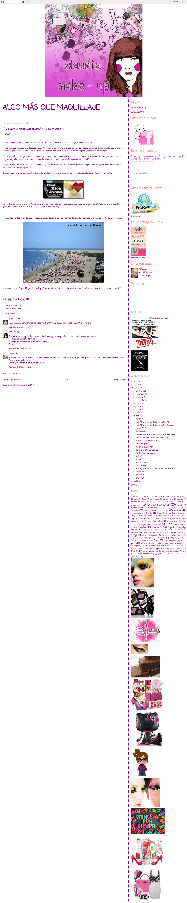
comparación (135, 505)
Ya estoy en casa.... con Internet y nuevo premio (154, 468)
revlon (181, 546)
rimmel (133, 549)
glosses (136, 516)
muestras (152, 533)
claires (159, 502)
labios (184, 521)
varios (20, 308)
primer (153, 543)
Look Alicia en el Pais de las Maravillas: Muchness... (156, 434)
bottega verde (168, 499)
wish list (173, 554)
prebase (181, 541)
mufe (159, 533)
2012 (136, 381)
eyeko (141, 513)
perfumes (159, 538)
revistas (173, 546)
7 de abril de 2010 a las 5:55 (20, 327)
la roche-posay (172, 521)
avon (150, 496)
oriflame (164, 535)
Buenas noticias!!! (143, 431)
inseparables (145, 518)
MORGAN (12, 332)
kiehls (149, 521)
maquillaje (167, 527)
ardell (133, 496)
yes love (181, 554)
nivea (184, 532)
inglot (133, 518)
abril (138, 416)
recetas (183, 543)
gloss (184, 513)
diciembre (140, 391)
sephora (158, 548)
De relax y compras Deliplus (147, 450)
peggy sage (134, 538)
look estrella (178, 524)
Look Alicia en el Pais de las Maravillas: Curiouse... (155, 425)
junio (138, 409)
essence (177, 510)
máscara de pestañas (151, 530)
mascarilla (169, 530)
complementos (149, 505)
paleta (172, 535)
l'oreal (161, 521)
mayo (138, 413)
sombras (182, 548)
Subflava (34, 173)
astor (138, 496)
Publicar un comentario (12, 373)
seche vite (148, 548)
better (136, 499)
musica (165, 533)
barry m (157, 496)
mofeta (144, 533)
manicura (155, 527)
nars (178, 533)
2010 (136, 388)
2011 (136, 385)
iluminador (180, 516)
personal (170, 537)
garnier (168, 513)
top (183, 551)
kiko (154, 521)
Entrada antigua (119, 380)
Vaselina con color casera (145, 453)
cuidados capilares (168, 508)
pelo (150, 538)
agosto (139, 403)
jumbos (141, 521)
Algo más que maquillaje (51, 107)
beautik (165, 496)
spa (144, 551)
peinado (143, 538)
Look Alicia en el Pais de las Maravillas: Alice (153, 422)
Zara (150, 557)
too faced (175, 551)
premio (14, 308)
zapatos (143, 556)
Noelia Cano (13, 318)
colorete (180, 502)
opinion (144, 535)
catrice (152, 502)
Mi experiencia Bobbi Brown (146, 441)
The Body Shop (164, 551)
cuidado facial (153, 508)
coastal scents (169, 502)
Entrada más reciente (11, 380)
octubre (139, 397)
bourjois (180, 499)
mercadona (135, 532)
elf (167, 510)
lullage (133, 527)
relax (146, 546)
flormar (159, 513)
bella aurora (175, 496)
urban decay (142, 554)
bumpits (143, 502)
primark (144, 543)
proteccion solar (163, 543)
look (164, 524)
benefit (183, 496)
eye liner (134, 513)
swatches (151, 551)
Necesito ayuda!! (142, 462)
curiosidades (180, 508)
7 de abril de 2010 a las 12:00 (20, 367)
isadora (167, 518)
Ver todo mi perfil (145, 275)
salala (140, 549)
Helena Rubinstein (147, 516)
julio (138, 406)
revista (163, 546)
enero (138, 478)
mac (145, 527)
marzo (139, 472)
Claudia (11, 353)
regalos (137, 546)
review (153, 546)
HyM (172, 516)
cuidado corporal (137, 508)
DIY (161, 510)
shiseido (168, 549)
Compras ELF (141, 465)
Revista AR (140, 419)
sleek (175, 549)
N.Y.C (172, 532)
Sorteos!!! (139, 456)
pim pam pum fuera (149, 540)
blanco (143, 499)
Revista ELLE (141, 459)
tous (132, 554)
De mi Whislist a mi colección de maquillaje (153, 437)
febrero (139, 475)
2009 (136, 481)
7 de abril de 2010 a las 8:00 (20, 348)
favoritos (149, 513)
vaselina (165, 554)
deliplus (135, 510)
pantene (181, 535)
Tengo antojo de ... (142, 444)
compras (164, 505)
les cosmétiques (140, 524)
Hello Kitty (162, 516)
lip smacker (153, 524)
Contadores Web (137, 112)
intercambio (158, 518)
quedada (175, 543)
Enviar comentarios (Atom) (25, 385)
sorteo (136, 551)
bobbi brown (154, 499)
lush (139, 527)
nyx (135, 535)
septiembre (141, 400)
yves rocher (134, 557)
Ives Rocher (176, 518)
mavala (180, 530)
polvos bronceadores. (170, 541)
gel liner (177, 513)
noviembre (140, 394)
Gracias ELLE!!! (142, 428)
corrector (180, 505)
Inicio (66, 380)
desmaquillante (150, 510)
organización (153, 535)
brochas (134, 502)
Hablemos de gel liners (145, 447)
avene (144, 496)
